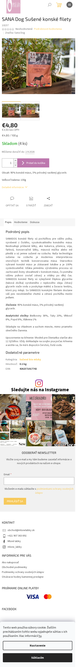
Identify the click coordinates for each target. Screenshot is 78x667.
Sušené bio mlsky (30, 359)
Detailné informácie (13, 187)
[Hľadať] (49, 5)
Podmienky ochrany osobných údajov (23, 572)
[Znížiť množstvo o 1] (15, 165)
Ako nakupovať (10, 562)
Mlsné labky (14, 541)
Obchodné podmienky (14, 567)
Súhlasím (37, 658)
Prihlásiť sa (15, 501)
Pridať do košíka (35, 162)
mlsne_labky (15, 547)
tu (40, 636)
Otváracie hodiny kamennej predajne (23, 577)
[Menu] (69, 5)
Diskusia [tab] (34, 222)
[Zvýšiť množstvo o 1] (15, 161)
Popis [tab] (8, 222)
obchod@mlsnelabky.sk (21, 530)
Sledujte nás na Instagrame (40, 389)
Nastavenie (37, 645)
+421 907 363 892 (17, 536)
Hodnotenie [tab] (20, 222)
